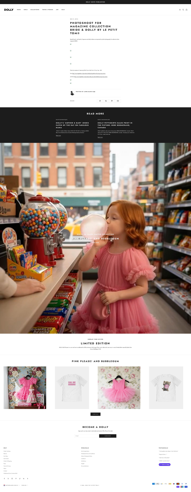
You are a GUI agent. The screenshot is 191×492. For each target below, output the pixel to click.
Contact (5, 471)
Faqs (5, 463)
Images (82, 463)
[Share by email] (118, 101)
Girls (26, 9)
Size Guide (6, 458)
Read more (58, 135)
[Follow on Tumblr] (27, 478)
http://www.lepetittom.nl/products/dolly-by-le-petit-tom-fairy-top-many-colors (88, 73)
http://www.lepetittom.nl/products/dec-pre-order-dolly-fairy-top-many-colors (90, 76)
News (5, 468)
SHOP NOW (95, 242)
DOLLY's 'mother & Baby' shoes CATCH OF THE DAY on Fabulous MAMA (72, 125)
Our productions (84, 466)
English (24, 485)
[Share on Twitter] (106, 101)
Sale (63, 9)
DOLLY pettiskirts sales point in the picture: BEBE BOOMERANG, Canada (115, 125)
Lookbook (83, 458)
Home (19, 9)
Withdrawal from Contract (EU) (10, 473)
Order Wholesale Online (86, 456)
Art (57, 9)
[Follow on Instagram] (12, 478)
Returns (5, 453)
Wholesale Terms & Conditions (88, 453)
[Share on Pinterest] (112, 101)
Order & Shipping (8, 461)
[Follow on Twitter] (8, 478)
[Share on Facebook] (100, 101)
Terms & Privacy (7, 466)
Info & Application (85, 451)
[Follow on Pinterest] (16, 478)
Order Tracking (7, 451)
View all (95, 414)
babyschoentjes (61, 119)
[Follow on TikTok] (20, 478)
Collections (35, 9)
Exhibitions (83, 461)
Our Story (6, 456)
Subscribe (108, 436)
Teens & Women (47, 9)
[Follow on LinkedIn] (23, 478)
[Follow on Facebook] (4, 478)
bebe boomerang (104, 119)
